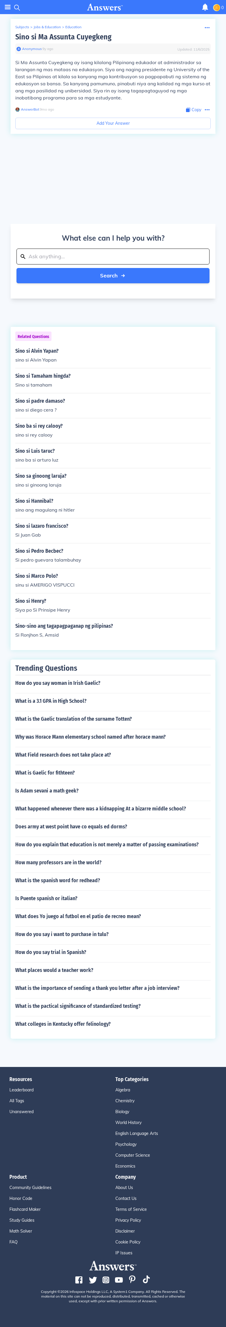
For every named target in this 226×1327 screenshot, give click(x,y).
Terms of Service (131, 1209)
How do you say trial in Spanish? (50, 952)
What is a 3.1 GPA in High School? (51, 701)
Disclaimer (125, 1231)
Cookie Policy (127, 1242)
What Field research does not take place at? (63, 755)
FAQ (13, 1242)
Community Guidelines (30, 1187)
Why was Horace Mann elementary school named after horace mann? (90, 737)
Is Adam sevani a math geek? (47, 790)
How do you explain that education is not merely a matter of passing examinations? (107, 844)
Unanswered (21, 1111)
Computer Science (132, 1155)
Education (73, 27)
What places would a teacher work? (54, 970)
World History (128, 1122)
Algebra (122, 1090)
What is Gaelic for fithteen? (45, 773)
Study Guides (21, 1220)
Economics (125, 1166)
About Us (124, 1187)
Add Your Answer (113, 123)
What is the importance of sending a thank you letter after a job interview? (97, 988)
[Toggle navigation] (8, 7)
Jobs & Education (47, 27)
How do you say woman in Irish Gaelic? (57, 683)
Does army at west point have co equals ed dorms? (71, 826)
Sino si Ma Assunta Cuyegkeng (63, 36)
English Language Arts (136, 1133)
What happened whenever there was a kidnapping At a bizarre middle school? (100, 808)
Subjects (22, 27)
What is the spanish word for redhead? (57, 880)
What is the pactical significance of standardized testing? (78, 1006)
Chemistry (124, 1100)
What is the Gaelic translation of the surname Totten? (73, 719)
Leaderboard (21, 1090)
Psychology (126, 1144)
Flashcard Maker (25, 1209)
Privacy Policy (128, 1220)
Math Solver (20, 1231)
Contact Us (126, 1198)
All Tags (16, 1100)
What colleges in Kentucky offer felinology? (63, 1024)
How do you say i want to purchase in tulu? (62, 934)
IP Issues (123, 1253)
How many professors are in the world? (58, 862)
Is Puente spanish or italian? (46, 898)
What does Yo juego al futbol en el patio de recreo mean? (78, 916)
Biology (122, 1111)
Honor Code (20, 1198)
